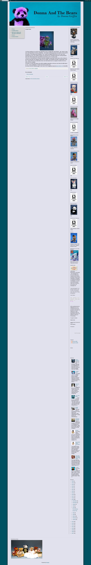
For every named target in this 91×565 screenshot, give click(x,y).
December (75, 500)
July (74, 505)
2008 (73, 531)
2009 (73, 529)
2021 (73, 489)
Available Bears (15, 30)
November (75, 502)
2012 (73, 524)
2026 (73, 481)
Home (47, 76)
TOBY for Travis (77, 385)
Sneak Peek (75, 510)
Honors (13, 35)
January (74, 519)
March (74, 516)
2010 (73, 528)
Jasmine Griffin (75, 342)
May (74, 512)
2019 (73, 492)
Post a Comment (30, 74)
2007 (73, 533)
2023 (73, 486)
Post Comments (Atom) (35, 78)
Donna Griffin (74, 341)
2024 (73, 484)
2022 (73, 487)
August (74, 504)
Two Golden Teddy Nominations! (77, 444)
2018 (73, 494)
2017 (73, 496)
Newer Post (28, 76)
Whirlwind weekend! (77, 419)
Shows (13, 29)
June (74, 507)
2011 (73, 526)
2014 (73, 521)
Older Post (66, 76)
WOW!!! (76, 430)
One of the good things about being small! (77, 457)
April (74, 514)
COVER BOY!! (76, 372)
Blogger (47, 562)
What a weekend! (77, 360)
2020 (73, 491)
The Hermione (75, 509)
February (74, 517)
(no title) (77, 467)
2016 (73, 497)
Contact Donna (15, 36)
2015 (73, 499)
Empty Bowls (76, 408)
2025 (73, 482)
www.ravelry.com (59, 66)
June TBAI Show (77, 396)
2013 (73, 523)
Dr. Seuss (71, 301)
